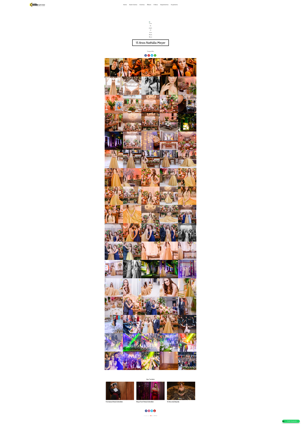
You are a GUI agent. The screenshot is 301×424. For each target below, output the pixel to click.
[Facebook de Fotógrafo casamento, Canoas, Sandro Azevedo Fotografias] (146, 410)
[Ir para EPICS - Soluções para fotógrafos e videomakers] (150, 415)
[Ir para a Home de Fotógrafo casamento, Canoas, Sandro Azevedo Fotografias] (37, 4)
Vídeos (156, 4)
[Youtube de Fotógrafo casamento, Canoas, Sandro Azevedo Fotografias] (154, 410)
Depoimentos (164, 4)
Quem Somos (133, 4)
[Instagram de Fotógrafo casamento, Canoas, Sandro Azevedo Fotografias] (149, 410)
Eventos (142, 4)
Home (125, 4)
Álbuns (149, 4)
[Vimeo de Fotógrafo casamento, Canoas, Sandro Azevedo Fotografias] (151, 410)
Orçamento (174, 4)
